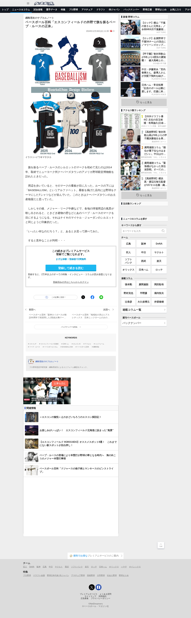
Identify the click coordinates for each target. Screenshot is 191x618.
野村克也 (128, 293)
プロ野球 (73, 9)
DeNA (159, 243)
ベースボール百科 (83, 347)
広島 (128, 243)
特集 (63, 9)
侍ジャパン (114, 9)
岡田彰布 (159, 284)
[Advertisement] (70, 505)
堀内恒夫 (159, 293)
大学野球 (101, 575)
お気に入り (175, 9)
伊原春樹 (159, 301)
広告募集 (84, 598)
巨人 (128, 252)
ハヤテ (124, 567)
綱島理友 (96, 347)
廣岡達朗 (143, 284)
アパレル (88, 344)
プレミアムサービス (88, 594)
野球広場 (147, 9)
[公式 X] (92, 587)
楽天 (159, 261)
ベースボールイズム (51, 347)
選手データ (51, 9)
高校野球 (91, 575)
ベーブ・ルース (34, 347)
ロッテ (159, 269)
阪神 (143, 243)
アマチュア (87, 9)
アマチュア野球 (78, 575)
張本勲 (128, 284)
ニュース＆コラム (21, 9)
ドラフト (100, 9)
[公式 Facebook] (98, 587)
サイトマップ (90, 596)
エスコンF (32, 344)
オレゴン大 (77, 344)
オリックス (128, 269)
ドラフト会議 (39, 575)
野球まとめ (161, 9)
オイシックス (135, 567)
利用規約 (102, 596)
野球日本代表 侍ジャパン (58, 575)
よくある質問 (105, 594)
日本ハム (66, 344)
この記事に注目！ (58, 297)
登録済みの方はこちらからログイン (71, 282)
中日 (143, 252)
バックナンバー (131, 9)
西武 (143, 261)
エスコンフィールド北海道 (49, 344)
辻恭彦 (128, 301)
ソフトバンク (128, 261)
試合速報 (38, 9)
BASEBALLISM (67, 347)
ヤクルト (159, 252)
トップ (5, 9)
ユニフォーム (99, 344)
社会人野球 (112, 575)
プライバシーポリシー (100, 598)
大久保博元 (144, 301)
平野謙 (143, 293)
